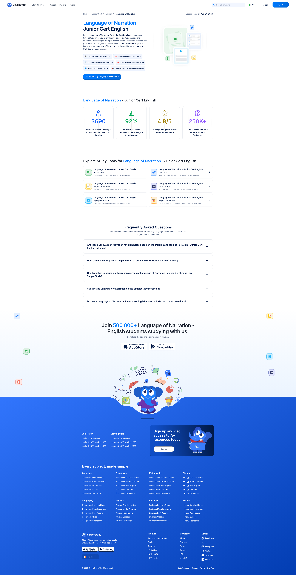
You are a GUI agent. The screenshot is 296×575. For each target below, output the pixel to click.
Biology (186, 473)
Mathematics (155, 473)
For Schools (153, 558)
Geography (87, 501)
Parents (62, 5)
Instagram (209, 546)
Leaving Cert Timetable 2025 (123, 442)
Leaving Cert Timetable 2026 (123, 446)
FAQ (181, 554)
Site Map (210, 568)
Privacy (183, 546)
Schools (53, 5)
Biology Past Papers (191, 485)
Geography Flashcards (92, 521)
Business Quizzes (156, 517)
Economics (121, 473)
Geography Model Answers (94, 509)
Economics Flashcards (125, 493)
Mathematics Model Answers (161, 481)
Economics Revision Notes (127, 477)
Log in (265, 5)
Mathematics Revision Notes (161, 477)
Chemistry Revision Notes (93, 477)
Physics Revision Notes (126, 505)
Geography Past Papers (92, 513)
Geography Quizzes (90, 517)
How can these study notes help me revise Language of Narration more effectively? (133, 260)
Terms (182, 550)
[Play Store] (162, 346)
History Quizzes (189, 517)
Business (153, 501)
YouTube (209, 555)
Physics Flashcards (124, 521)
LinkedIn (209, 559)
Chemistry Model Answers (93, 481)
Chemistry (87, 473)
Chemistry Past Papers (92, 485)
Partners (183, 542)
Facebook (209, 538)
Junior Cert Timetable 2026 (94, 446)
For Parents (153, 554)
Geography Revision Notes (93, 505)
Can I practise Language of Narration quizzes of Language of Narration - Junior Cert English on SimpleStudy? (139, 275)
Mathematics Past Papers (160, 485)
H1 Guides (152, 550)
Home (85, 14)
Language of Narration (125, 14)
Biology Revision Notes (193, 477)
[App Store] (134, 346)
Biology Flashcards (191, 493)
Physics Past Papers (124, 513)
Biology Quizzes (190, 489)
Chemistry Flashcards (91, 493)
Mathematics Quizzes (158, 489)
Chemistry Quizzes (90, 489)
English (109, 14)
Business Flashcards (158, 521)
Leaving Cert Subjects (120, 438)
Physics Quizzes (123, 517)
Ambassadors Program (158, 538)
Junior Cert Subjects (91, 438)
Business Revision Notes (159, 505)
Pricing (72, 5)
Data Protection (184, 568)
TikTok (208, 551)
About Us (184, 538)
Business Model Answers (160, 509)
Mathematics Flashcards (159, 493)
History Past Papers (191, 513)
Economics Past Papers (126, 485)
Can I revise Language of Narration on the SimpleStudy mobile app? (124, 288)
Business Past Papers (158, 513)
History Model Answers (193, 509)
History (186, 501)
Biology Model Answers (193, 481)
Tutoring (151, 546)
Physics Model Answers (126, 509)
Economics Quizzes (124, 489)
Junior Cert (97, 14)
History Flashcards (191, 521)
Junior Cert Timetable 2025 (94, 442)
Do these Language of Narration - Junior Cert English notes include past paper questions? (136, 301)
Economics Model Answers (127, 481)
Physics (120, 501)
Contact (183, 558)
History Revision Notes (192, 505)
